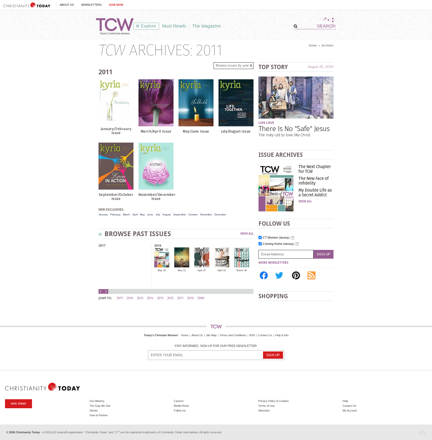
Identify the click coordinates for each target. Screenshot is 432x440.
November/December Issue (157, 196)
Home (313, 45)
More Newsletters (273, 262)
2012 (170, 298)
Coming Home (278, 244)
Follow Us (180, 410)
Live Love (266, 123)
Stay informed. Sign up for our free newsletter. (216, 346)
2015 (140, 298)
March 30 (241, 270)
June (150, 214)
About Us (67, 4)
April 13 (222, 270)
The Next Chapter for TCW (314, 169)
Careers (179, 400)
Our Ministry (97, 400)
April (135, 214)
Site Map (211, 335)
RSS (252, 335)
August (166, 214)
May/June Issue (196, 131)
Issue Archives (280, 154)
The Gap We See (100, 405)
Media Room (181, 405)
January (103, 214)
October (193, 214)
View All (247, 233)
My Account (349, 410)
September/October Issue (116, 196)
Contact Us (265, 335)
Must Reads (174, 26)
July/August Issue (235, 131)
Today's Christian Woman (161, 335)
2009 (201, 298)
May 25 (162, 270)
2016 (157, 245)
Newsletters (91, 4)
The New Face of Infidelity (313, 180)
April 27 (202, 270)
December (220, 214)
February (115, 214)
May (142, 214)
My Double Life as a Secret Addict (315, 192)
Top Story (273, 67)
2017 (102, 245)
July (158, 214)
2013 (160, 298)
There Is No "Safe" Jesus (294, 128)
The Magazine (206, 26)
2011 (180, 298)
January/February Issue (116, 130)
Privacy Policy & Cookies (273, 400)
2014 (150, 298)
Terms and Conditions (233, 335)
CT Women (276, 237)
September (179, 214)
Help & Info (281, 335)
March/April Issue (156, 131)
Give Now (116, 4)
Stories (94, 410)
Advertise (264, 410)
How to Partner (99, 415)
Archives (328, 45)
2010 (190, 298)
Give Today (18, 403)
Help (345, 400)
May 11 (182, 270)
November (206, 214)
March (126, 214)
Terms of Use (266, 405)
